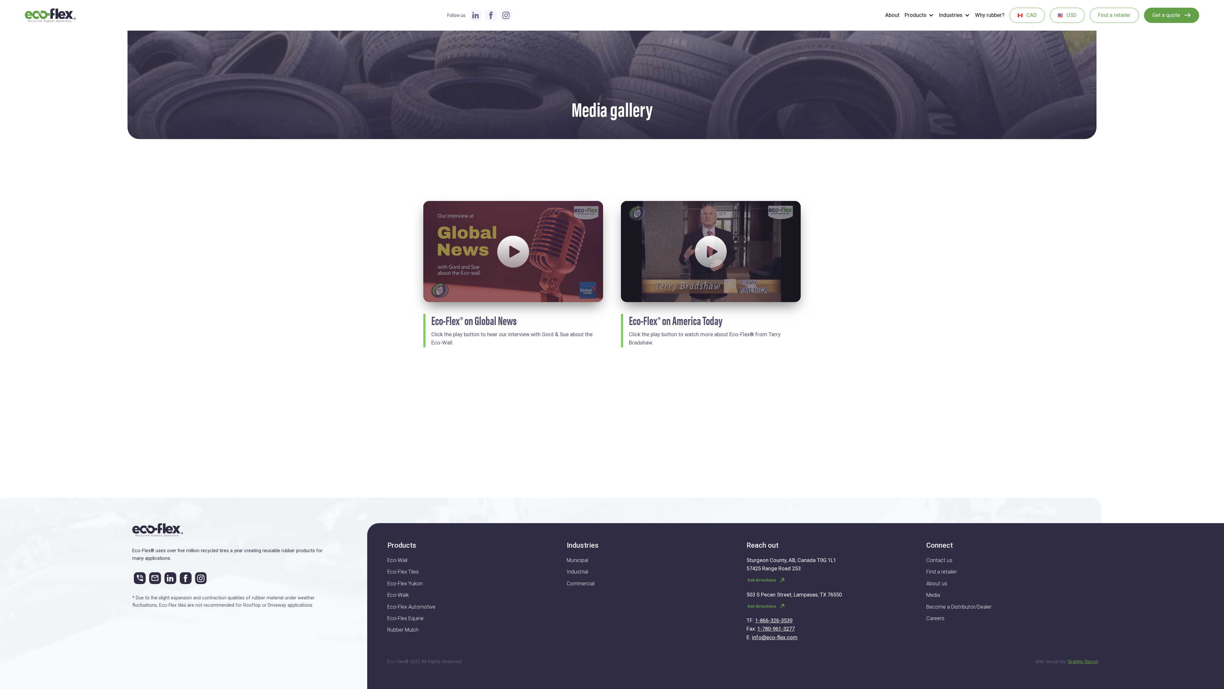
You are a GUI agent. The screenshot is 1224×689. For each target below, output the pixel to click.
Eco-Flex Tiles (403, 572)
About (892, 15)
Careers (935, 618)
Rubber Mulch (403, 630)
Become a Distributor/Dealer (959, 607)
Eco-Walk (398, 595)
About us (936, 584)
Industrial (577, 572)
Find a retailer (941, 572)
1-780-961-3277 (776, 629)
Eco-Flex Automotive (411, 607)
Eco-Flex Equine (405, 618)
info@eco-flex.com (775, 637)
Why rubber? (989, 15)
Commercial (580, 584)
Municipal (577, 560)
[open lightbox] (513, 251)
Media (933, 595)
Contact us (939, 560)
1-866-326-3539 (773, 621)
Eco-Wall (397, 560)
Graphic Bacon (1083, 661)
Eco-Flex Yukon (405, 584)
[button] (919, 15)
